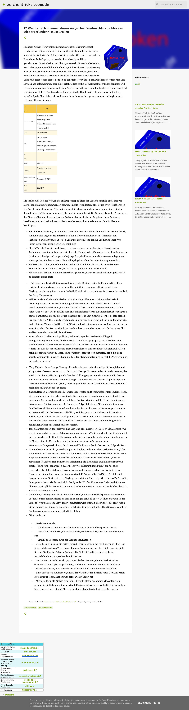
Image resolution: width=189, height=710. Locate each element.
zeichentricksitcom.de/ (30, 676)
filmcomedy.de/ (29, 690)
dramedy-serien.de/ (29, 648)
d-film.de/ (29, 686)
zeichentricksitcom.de (28, 4)
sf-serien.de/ (30, 652)
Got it (156, 703)
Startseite (9, 695)
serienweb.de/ (30, 670)
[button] (25, 38)
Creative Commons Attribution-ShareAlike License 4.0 (60, 601)
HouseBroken (30, 608)
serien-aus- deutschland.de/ (30, 681)
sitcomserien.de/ (30, 656)
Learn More (144, 703)
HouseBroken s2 (45, 608)
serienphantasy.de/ (29, 662)
